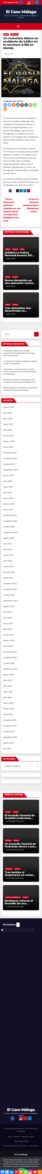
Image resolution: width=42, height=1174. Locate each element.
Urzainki (15, 812)
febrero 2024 (8, 572)
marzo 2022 (8, 703)
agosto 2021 (8, 743)
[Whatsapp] (35, 105)
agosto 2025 (8, 475)
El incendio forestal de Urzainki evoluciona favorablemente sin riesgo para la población (19, 353)
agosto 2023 (8, 606)
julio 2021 (7, 748)
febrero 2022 (8, 709)
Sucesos (15, 249)
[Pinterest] (22, 105)
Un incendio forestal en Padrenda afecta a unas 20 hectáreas (20, 846)
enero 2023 (8, 646)
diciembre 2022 (10, 652)
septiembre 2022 (10, 669)
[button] (32, 26)
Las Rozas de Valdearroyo (12, 897)
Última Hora (14, 34)
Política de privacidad (21, 1141)
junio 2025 (7, 481)
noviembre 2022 (10, 657)
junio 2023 (7, 618)
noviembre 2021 (10, 726)
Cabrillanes (8, 869)
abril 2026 (7, 430)
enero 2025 (8, 510)
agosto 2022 (8, 675)
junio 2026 (7, 418)
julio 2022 (7, 680)
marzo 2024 (8, 566)
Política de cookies (28, 1137)
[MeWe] (26, 105)
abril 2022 (7, 697)
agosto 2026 (8, 407)
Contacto (17, 1137)
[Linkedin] (18, 105)
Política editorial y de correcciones (14, 1146)
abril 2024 (7, 561)
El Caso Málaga (21, 11)
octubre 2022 (9, 663)
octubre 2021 (8, 731)
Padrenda (8, 840)
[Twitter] (9, 105)
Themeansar (21, 1131)
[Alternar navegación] (18, 26)
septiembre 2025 (10, 470)
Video (22, 249)
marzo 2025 (8, 498)
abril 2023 (7, 629)
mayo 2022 (8, 692)
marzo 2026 (8, 436)
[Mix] (30, 105)
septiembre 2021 (10, 737)
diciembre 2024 (10, 515)
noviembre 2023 (10, 589)
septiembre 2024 (10, 532)
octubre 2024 (9, 527)
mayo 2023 (8, 623)
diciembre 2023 (10, 583)
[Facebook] (5, 105)
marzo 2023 (8, 635)
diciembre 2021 (9, 720)
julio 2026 (7, 413)
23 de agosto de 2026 (15, 821)
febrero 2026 (8, 441)
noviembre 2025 (10, 458)
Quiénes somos (33, 1146)
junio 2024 (7, 549)
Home (10, 1137)
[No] (39, 1166)
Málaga (6, 34)
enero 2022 (8, 714)
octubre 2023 (9, 595)
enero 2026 (8, 447)
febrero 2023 (8, 640)
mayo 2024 (8, 555)
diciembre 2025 (10, 453)
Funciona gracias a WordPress (14, 1128)
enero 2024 (8, 578)
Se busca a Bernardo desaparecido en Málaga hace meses (31, 205)
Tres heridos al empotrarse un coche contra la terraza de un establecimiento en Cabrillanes (19, 371)
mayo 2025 (8, 487)
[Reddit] (14, 105)
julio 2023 (7, 612)
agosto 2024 (8, 538)
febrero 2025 (8, 504)
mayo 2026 (8, 424)
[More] (5, 109)
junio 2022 (7, 686)
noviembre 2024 (10, 521)
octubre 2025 (9, 464)
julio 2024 (7, 544)
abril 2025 (7, 492)
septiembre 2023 (10, 601)
